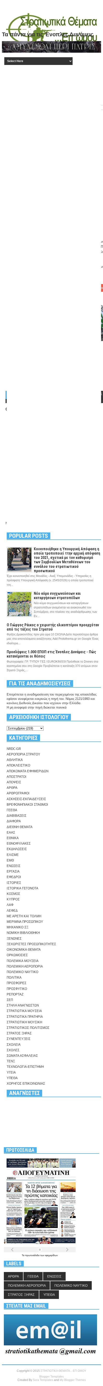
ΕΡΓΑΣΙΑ (13, 871)
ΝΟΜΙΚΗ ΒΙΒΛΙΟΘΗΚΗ (23, 933)
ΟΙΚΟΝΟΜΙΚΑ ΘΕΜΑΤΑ (24, 949)
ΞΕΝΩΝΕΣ (14, 938)
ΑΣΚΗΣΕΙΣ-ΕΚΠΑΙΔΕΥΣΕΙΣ (26, 799)
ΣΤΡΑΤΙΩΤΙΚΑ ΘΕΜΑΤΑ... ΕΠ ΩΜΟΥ (63, 1371)
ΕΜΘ (10, 860)
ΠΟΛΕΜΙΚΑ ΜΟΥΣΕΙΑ (23, 961)
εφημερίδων (51, 1255)
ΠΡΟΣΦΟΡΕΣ (16, 983)
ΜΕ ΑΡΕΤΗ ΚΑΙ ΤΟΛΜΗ (24, 916)
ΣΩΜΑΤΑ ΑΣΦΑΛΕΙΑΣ (22, 1055)
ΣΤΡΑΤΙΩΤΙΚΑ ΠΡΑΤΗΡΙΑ (25, 1017)
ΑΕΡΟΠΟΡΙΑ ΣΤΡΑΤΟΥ (23, 754)
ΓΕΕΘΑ (12, 810)
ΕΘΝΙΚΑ (13, 838)
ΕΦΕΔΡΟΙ (14, 877)
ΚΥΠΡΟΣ (13, 899)
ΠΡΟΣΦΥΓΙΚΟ (17, 989)
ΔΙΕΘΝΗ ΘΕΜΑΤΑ (20, 827)
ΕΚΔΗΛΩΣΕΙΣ (17, 849)
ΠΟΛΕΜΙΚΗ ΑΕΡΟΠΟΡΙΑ (25, 966)
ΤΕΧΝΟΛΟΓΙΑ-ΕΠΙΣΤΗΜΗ (25, 1067)
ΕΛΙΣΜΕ (13, 855)
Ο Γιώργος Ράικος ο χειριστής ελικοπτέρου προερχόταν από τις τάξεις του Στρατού (53, 627)
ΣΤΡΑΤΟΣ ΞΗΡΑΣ (19, 1033)
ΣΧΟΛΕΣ (13, 1050)
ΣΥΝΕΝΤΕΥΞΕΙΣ (18, 1039)
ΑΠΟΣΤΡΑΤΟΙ (16, 776)
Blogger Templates (51, 1376)
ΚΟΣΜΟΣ (13, 894)
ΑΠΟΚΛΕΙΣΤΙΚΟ (18, 765)
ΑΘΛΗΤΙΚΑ (15, 760)
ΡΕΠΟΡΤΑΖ (15, 994)
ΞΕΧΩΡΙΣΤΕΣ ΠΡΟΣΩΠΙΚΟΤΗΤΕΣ (31, 944)
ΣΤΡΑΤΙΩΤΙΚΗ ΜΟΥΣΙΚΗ (24, 1022)
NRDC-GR (14, 749)
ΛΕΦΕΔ (12, 910)
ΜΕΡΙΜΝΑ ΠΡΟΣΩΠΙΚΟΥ (25, 922)
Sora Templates (43, 1380)
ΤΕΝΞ (11, 1061)
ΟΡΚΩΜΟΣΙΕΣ (17, 955)
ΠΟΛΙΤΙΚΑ (14, 977)
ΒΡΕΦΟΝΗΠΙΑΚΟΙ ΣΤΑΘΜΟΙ (27, 804)
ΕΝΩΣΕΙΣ (13, 866)
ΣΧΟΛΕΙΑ (14, 1044)
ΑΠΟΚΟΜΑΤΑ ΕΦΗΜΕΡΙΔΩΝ (27, 771)
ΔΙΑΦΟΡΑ (14, 821)
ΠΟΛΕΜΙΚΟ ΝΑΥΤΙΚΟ (22, 972)
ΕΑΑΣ (11, 832)
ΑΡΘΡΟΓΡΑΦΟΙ (18, 793)
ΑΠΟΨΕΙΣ (14, 782)
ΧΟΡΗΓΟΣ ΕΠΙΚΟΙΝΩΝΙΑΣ (26, 1083)
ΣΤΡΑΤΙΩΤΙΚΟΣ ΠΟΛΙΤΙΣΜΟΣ (28, 1028)
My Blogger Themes (73, 1380)
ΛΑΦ (10, 905)
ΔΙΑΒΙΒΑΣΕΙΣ (16, 815)
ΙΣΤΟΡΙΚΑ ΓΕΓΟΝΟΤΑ (22, 888)
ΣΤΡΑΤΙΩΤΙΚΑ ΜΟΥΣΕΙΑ (24, 1011)
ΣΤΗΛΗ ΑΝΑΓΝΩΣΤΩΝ (23, 1005)
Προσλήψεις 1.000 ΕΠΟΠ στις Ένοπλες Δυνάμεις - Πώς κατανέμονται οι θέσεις (51, 654)
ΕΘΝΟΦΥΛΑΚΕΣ (19, 843)
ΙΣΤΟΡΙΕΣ (14, 883)
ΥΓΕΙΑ (11, 1072)
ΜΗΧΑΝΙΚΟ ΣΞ (17, 927)
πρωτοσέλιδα (32, 1255)
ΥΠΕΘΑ (12, 1078)
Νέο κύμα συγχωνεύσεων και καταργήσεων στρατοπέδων (57, 595)
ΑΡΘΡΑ (12, 788)
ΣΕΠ (10, 1000)
